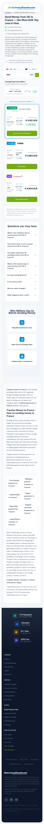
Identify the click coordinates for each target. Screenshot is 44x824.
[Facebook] (16, 800)
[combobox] (12, 69)
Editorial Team (8, 667)
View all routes (9, 750)
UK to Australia (9, 746)
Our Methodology (10, 663)
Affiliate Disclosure (15, 764)
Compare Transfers (10, 684)
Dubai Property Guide (11, 709)
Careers (6, 670)
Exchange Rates (9, 696)
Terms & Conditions (11, 759)
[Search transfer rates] (37, 75)
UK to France (8, 738)
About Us (7, 659)
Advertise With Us (29, 764)
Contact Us (7, 674)
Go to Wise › (22, 166)
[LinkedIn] (11, 800)
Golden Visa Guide (10, 717)
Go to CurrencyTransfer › (22, 133)
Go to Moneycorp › (22, 199)
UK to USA (7, 742)
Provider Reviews (9, 692)
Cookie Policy (34, 759)
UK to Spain (8, 734)
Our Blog (7, 725)
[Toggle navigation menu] (8, 8)
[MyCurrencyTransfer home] (22, 8)
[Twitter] (6, 800)
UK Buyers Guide (9, 721)
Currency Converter (10, 688)
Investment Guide (10, 713)
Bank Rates (7, 699)
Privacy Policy (24, 759)
